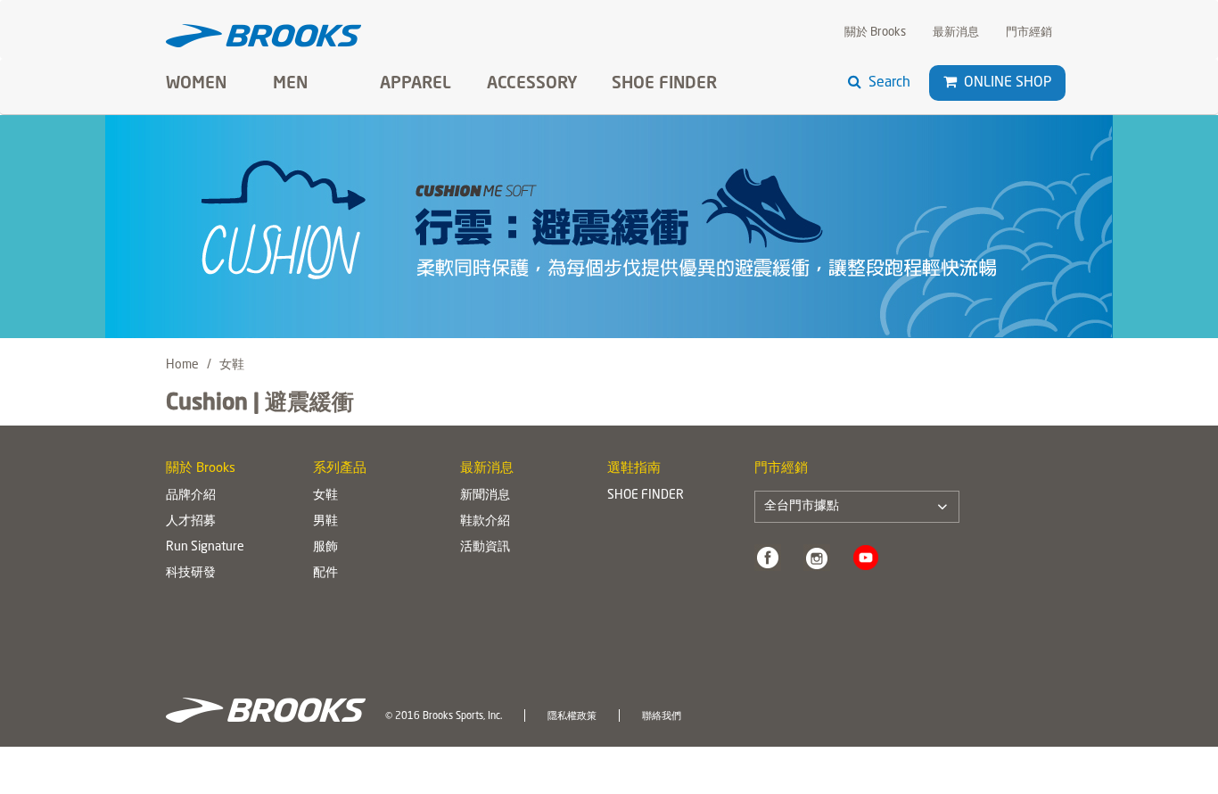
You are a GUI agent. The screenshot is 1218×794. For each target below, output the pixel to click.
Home (182, 365)
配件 (325, 573)
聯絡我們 (661, 716)
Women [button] (196, 84)
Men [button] (290, 84)
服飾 (325, 547)
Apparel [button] (415, 84)
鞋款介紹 (485, 521)
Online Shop (1005, 83)
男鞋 (325, 521)
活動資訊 (485, 547)
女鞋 (325, 495)
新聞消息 (485, 495)
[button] (950, 82)
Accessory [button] (532, 84)
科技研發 (191, 573)
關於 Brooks (875, 32)
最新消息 (956, 32)
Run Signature (205, 547)
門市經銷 (1029, 32)
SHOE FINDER (664, 84)
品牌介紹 (191, 495)
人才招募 (191, 521)
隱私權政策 (572, 716)
